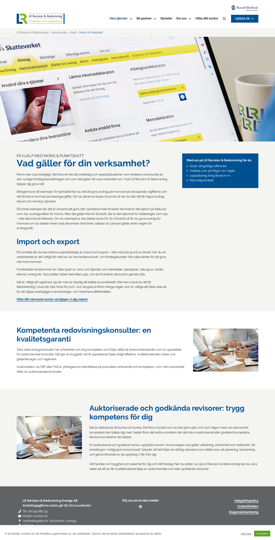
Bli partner (144, 18)
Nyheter (166, 18)
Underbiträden (247, 506)
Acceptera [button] (262, 533)
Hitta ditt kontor (206, 18)
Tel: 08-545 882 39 (35, 511)
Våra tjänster (59, 32)
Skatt (73, 32)
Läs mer (246, 533)
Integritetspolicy (246, 500)
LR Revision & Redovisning (32, 32)
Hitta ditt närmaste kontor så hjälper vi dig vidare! (52, 299)
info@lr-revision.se (35, 516)
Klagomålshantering (243, 512)
